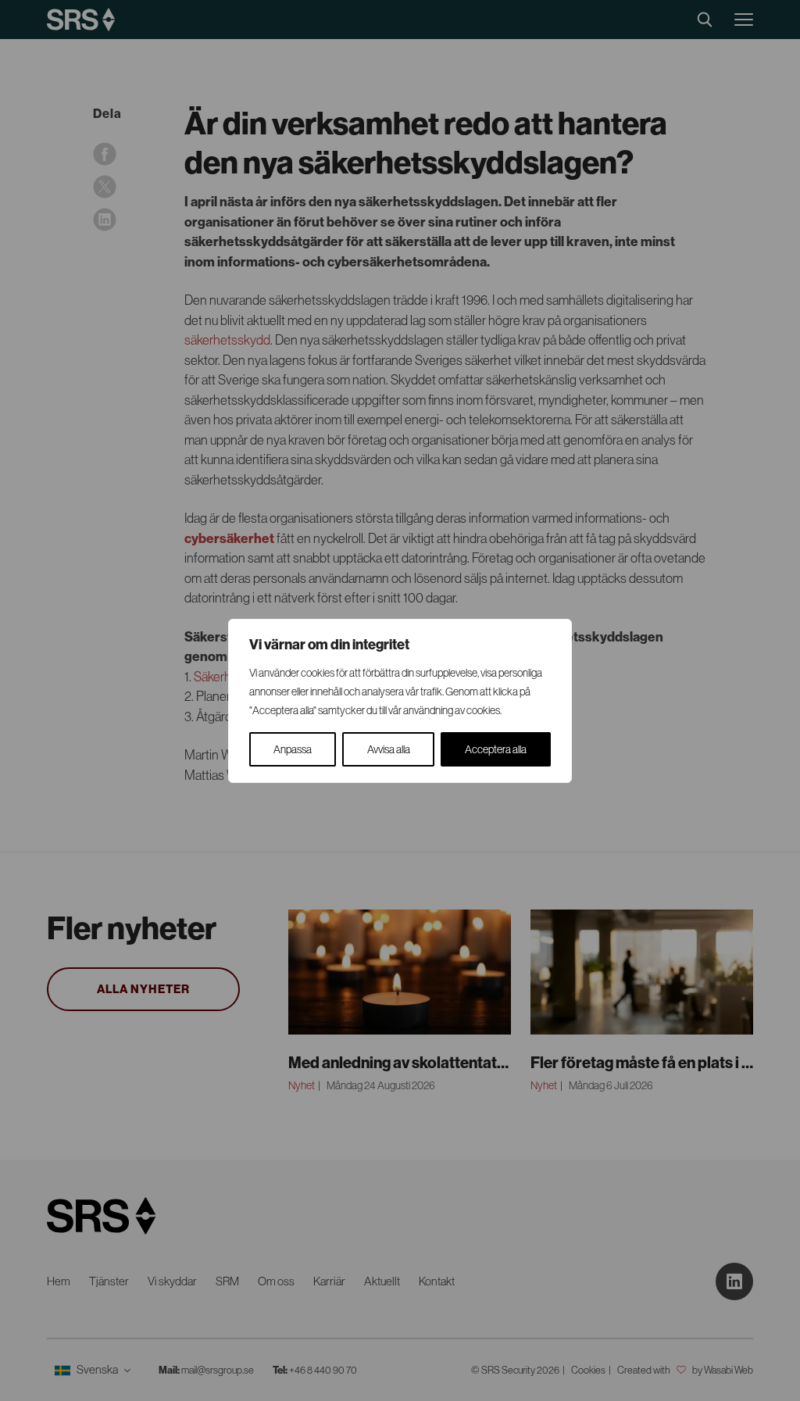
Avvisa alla (388, 749)
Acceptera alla (496, 749)
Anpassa (292, 749)
